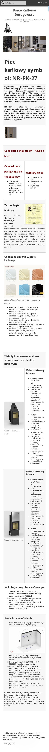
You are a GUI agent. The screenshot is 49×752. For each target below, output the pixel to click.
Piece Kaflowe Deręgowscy (24, 12)
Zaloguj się (9, 743)
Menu (44, 2)
